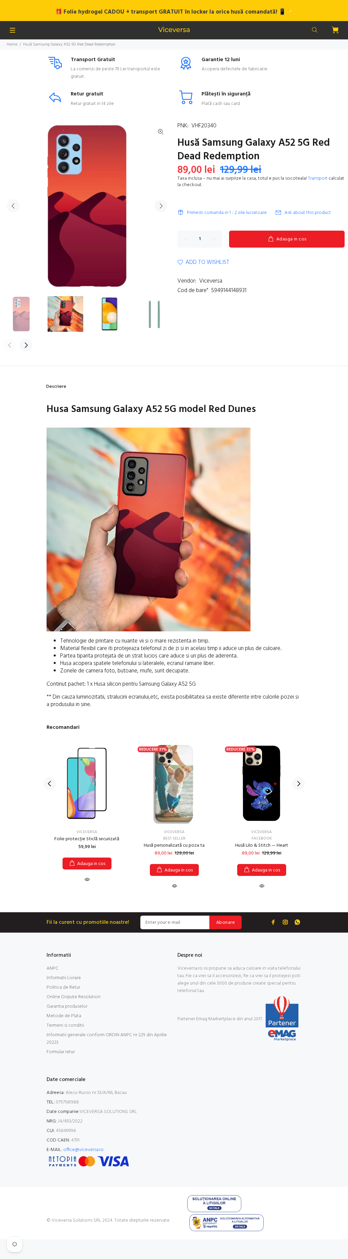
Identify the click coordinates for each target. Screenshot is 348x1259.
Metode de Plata (64, 1016)
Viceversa (210, 281)
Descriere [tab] (56, 387)
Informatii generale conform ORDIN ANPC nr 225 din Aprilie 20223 (107, 1038)
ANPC (52, 968)
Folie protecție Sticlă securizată (86, 839)
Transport (318, 178)
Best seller (174, 838)
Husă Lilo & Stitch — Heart (261, 845)
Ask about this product (307, 213)
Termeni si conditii (65, 1025)
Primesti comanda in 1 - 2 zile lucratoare (227, 213)
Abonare (225, 923)
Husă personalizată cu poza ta (174, 845)
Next (160, 205)
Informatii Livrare (64, 978)
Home (12, 44)
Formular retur (61, 1052)
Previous (13, 205)
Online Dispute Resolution (74, 997)
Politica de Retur (63, 987)
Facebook (261, 838)
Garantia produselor (67, 1006)
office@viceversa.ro (83, 1150)
